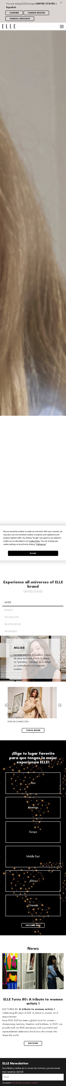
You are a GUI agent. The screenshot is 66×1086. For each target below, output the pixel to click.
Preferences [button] (41, 544)
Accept (33, 553)
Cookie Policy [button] (34, 541)
